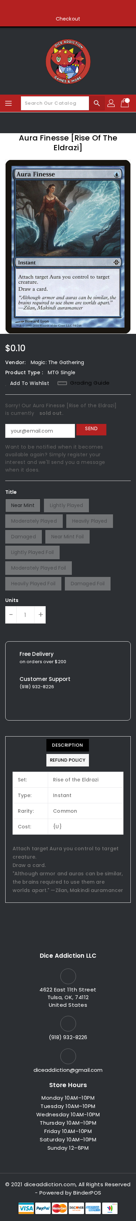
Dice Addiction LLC (68, 955)
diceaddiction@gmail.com (68, 1070)
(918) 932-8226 (68, 1037)
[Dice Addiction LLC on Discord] (94, 8)
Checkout (68, 18)
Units (12, 600)
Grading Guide (90, 382)
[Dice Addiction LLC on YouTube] (81, 8)
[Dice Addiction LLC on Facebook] (41, 8)
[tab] (67, 745)
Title (11, 492)
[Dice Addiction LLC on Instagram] (68, 8)
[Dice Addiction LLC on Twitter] (55, 8)
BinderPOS (87, 1192)
